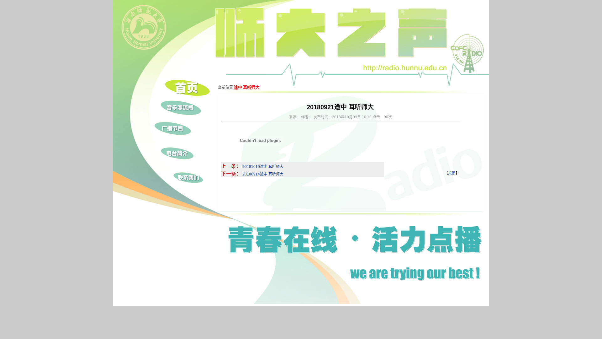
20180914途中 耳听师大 (262, 174)
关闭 (452, 173)
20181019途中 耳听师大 (262, 166)
